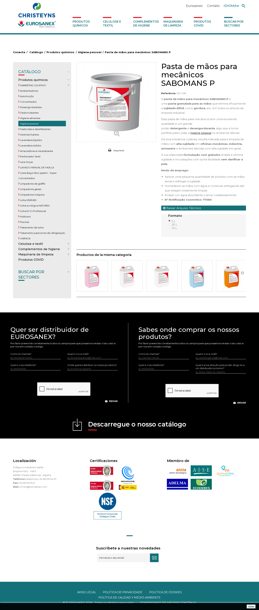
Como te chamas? (20, 354)
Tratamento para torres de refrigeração (42, 233)
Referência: (168, 93)
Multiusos (25, 216)
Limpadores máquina (32, 194)
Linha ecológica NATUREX (35, 205)
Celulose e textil (112, 23)
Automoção (27, 96)
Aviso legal (86, 592)
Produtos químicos (81, 23)
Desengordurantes (31, 107)
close (251, 606)
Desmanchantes (29, 134)
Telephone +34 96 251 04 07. (41, 479)
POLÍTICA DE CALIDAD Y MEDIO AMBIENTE (129, 597)
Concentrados (28, 101)
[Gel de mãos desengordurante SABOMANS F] (231, 276)
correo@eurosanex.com (33, 486)
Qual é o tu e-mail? (78, 354)
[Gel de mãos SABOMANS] (127, 276)
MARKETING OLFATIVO (33, 85)
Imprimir (118, 150)
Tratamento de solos (32, 227)
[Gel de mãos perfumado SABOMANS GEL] (92, 276)
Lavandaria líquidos (31, 140)
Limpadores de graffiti (32, 183)
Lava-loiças (26, 162)
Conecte (20, 52)
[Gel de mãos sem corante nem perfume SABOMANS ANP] (196, 276)
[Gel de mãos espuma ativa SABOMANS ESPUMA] (162, 276)
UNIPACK (25, 238)
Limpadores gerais (30, 189)
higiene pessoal (200, 133)
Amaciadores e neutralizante (36, 151)
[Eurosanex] (37, 16)
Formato (175, 215)
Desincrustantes (29, 112)
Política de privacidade (122, 592)
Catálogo (29, 71)
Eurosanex (194, 6)
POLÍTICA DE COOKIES (165, 592)
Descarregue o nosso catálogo (137, 424)
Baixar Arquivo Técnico (183, 208)
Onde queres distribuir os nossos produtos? (92, 365)
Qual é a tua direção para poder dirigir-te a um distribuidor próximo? (220, 367)
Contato (213, 6)
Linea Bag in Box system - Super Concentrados (37, 175)
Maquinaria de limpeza (173, 23)
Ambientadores (29, 90)
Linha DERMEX (28, 200)
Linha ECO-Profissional (33, 211)
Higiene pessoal (29, 123)
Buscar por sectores (233, 23)
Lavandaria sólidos (30, 145)
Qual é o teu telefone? (23, 365)
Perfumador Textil (30, 156)
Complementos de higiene (146, 23)
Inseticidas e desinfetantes (35, 129)
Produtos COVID (202, 23)
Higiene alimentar (30, 118)
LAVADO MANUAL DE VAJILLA (37, 167)
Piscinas (24, 222)
